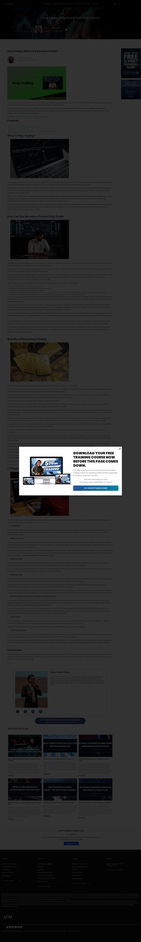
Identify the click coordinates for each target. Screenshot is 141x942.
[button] (119, 448)
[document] (70, 471)
